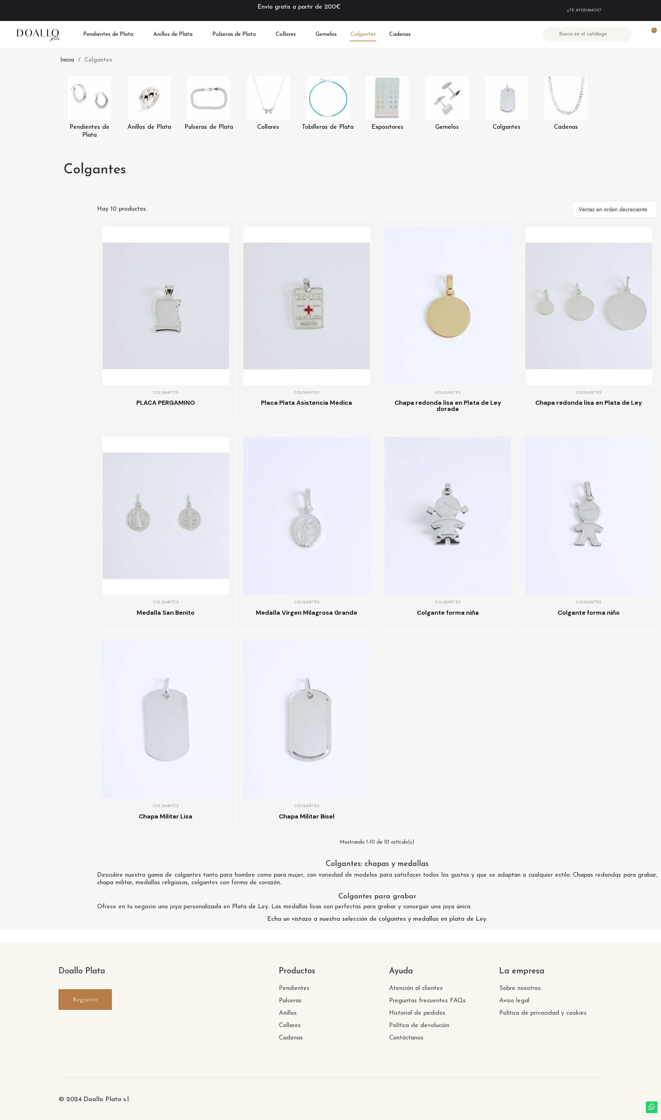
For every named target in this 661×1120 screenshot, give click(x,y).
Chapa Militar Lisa (165, 816)
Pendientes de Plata (108, 34)
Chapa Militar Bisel (307, 816)
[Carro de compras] (651, 34)
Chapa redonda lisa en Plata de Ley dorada (448, 406)
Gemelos (326, 34)
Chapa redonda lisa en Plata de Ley (588, 403)
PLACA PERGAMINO (165, 403)
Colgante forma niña (448, 613)
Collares (286, 34)
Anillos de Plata (172, 34)
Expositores (387, 127)
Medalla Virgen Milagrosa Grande (306, 613)
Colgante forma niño (589, 613)
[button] (85, 999)
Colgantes (363, 34)
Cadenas (400, 34)
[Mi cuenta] (639, 34)
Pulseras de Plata (234, 34)
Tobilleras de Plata (328, 127)
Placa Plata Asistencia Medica (306, 403)
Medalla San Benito (166, 613)
